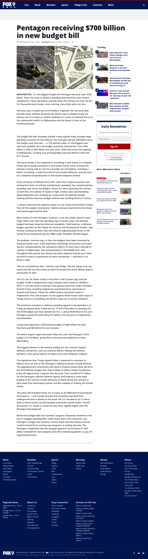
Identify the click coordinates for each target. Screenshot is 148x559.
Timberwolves (56, 474)
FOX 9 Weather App (34, 463)
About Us (32, 502)
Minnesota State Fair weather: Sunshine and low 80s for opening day (107, 211)
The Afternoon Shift (132, 488)
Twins (53, 468)
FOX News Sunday (10, 480)
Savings (103, 474)
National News (8, 466)
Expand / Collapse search (143, 5)
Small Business (105, 471)
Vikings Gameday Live (133, 477)
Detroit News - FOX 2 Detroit (11, 516)
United (53, 480)
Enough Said (129, 474)
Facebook (55, 514)
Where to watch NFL (83, 506)
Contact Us (31, 506)
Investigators (7, 471)
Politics (5, 474)
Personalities (32, 511)
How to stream (57, 506)
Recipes (79, 468)
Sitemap (30, 519)
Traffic (29, 474)
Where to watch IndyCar (85, 521)
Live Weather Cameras (35, 471)
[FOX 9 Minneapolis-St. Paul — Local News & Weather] (10, 5)
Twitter (54, 519)
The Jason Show (131, 466)
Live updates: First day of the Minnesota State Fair (107, 182)
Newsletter (55, 511)
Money (103, 459)
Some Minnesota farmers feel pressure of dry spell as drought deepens (107, 221)
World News (7, 468)
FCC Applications (33, 528)
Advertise (30, 522)
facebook (134, 553)
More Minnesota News (108, 169)
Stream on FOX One (86, 502)
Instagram (55, 517)
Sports (54, 459)
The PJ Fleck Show (131, 480)
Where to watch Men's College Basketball (84, 525)
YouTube (54, 525)
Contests (30, 508)
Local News (7, 463)
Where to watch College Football (85, 509)
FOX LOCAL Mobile (58, 508)
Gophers (54, 466)
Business (103, 466)
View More (125, 173)
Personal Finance (106, 463)
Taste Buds (129, 485)
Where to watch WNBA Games (84, 534)
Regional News (10, 502)
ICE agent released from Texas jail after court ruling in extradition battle (107, 190)
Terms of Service (115, 159)
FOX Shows (129, 463)
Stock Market (105, 468)
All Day (127, 471)
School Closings (33, 468)
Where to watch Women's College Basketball (85, 529)
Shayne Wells (81, 463)
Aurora (54, 482)
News (38, 42)
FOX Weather (32, 477)
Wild (53, 471)
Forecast (30, 466)
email (143, 553)
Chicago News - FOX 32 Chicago (11, 511)
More (111, 5)
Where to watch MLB (84, 513)
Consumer (7, 477)
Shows (128, 459)
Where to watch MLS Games (84, 539)
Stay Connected (59, 502)
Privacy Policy (116, 157)
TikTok (54, 522)
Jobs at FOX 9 (32, 514)
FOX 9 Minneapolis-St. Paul (25, 42)
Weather (31, 459)
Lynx (53, 477)
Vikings (54, 463)
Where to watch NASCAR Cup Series (85, 517)
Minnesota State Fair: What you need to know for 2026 (106, 200)
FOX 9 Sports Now (131, 482)
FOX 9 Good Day (131, 468)
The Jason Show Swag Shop (133, 492)
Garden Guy (80, 466)
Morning (80, 459)
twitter (139, 553)
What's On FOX (33, 517)
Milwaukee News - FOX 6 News (12, 507)
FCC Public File (32, 525)
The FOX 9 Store (131, 496)
